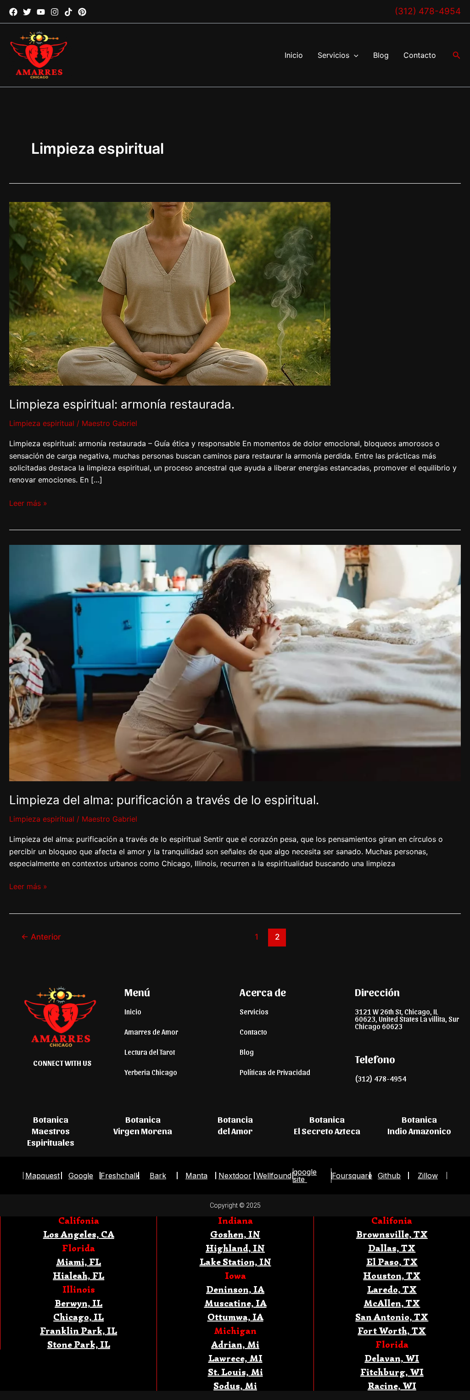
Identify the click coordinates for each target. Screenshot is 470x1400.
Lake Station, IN (235, 1262)
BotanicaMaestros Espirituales (50, 1130)
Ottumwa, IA (235, 1317)
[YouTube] (41, 12)
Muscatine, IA (235, 1303)
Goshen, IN (235, 1234)
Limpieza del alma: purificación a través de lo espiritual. (164, 800)
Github (389, 1175)
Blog (381, 55)
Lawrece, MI (235, 1358)
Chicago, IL (78, 1317)
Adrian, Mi (235, 1344)
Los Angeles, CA (78, 1234)
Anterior (41, 936)
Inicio (294, 55)
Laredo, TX (392, 1289)
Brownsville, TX (392, 1234)
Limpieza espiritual (41, 423)
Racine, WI (392, 1386)
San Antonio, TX (391, 1317)
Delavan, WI (391, 1358)
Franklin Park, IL (78, 1331)
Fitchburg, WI (392, 1372)
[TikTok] (68, 12)
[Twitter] (27, 12)
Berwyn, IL (78, 1303)
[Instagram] (54, 12)
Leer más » (28, 502)
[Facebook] (13, 12)
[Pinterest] (82, 12)
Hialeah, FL (78, 1276)
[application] (353, 55)
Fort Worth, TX (392, 1331)
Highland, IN (235, 1248)
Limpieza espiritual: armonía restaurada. (122, 404)
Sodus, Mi (235, 1386)
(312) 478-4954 (428, 11)
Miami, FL (78, 1262)
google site (305, 1175)
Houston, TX (391, 1276)
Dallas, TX (391, 1248)
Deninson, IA (235, 1289)
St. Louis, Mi (235, 1372)
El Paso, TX (392, 1262)
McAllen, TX (392, 1303)
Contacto (419, 55)
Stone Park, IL (78, 1344)
